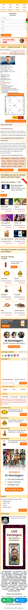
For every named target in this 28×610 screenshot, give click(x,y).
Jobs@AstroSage (20, 589)
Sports (10, 163)
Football (14, 166)
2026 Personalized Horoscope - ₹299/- (12, 499)
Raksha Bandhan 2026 (21, 402)
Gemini (17, 4)
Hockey (20, 166)
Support (12, 589)
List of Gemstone (17, 571)
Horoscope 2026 (6, 583)
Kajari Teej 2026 (5, 404)
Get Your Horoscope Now (15, 94)
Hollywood (9, 161)
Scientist (8, 166)
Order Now (23, 510)
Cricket (4, 161)
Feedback (3, 586)
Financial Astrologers (8, 603)
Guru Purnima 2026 (5, 400)
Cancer (24, 4)
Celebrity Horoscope (14, 47)
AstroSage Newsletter (7, 379)
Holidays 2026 (14, 396)
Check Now (8, 211)
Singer (3, 166)
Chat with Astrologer (17, 596)
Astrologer (21, 163)
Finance (5, 505)
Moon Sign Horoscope (11, 576)
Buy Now (6, 326)
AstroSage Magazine (8, 386)
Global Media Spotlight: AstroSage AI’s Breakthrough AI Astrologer (14, 579)
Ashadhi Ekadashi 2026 (20, 399)
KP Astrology (22, 576)
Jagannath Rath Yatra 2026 (7, 399)
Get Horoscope (6, 35)
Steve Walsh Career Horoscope (9, 88)
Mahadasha (16, 573)
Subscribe (23, 359)
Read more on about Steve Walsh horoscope (14, 135)
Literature (4, 163)
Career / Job (6, 503)
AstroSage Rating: (5, 82)
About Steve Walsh (6, 87)
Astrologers (8, 573)
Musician (22, 161)
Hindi (14, 389)
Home (3, 47)
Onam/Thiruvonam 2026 (9, 402)
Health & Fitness (7, 507)
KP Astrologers (18, 603)
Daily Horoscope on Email (21, 379)
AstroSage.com (20, 608)
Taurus (10, 4)
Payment (8, 588)
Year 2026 (22, 389)
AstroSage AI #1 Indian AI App (14, 577)
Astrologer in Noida (7, 574)
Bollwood (16, 161)
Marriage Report (7, 501)
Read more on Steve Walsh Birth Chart (12, 155)
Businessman (15, 158)
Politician (22, 158)
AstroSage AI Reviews (14, 582)
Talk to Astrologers (6, 596)
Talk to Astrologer (8, 600)
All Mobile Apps (22, 351)
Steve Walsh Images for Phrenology (10, 92)
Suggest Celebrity (6, 170)
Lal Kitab (24, 582)
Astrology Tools (23, 585)
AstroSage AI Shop (6, 571)
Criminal (15, 163)
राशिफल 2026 (14, 583)
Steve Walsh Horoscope (7, 85)
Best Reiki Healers (17, 604)
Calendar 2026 (23, 396)
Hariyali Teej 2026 (14, 400)
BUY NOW (3, 195)
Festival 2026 (5, 396)
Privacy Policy (15, 588)
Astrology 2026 (13, 585)
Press (3, 577)
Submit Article (11, 586)
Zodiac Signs (23, 573)
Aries (3, 4)
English (5, 389)
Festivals (4, 394)
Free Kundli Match (18, 574)
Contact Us (19, 586)
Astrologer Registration (14, 591)
